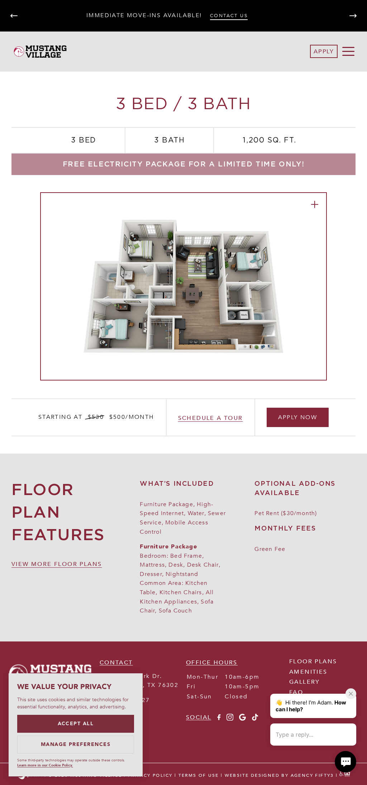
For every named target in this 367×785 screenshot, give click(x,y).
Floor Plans (313, 661)
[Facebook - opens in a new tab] (218, 719)
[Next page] (353, 16)
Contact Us (229, 16)
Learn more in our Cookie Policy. (45, 765)
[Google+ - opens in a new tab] (242, 719)
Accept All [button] (76, 723)
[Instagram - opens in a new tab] (230, 719)
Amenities (308, 672)
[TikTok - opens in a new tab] (255, 719)
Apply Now (298, 417)
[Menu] (348, 51)
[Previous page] (14, 16)
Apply (324, 51)
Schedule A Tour (210, 418)
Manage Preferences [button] (76, 744)
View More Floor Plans (56, 564)
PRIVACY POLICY (150, 775)
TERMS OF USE (198, 775)
